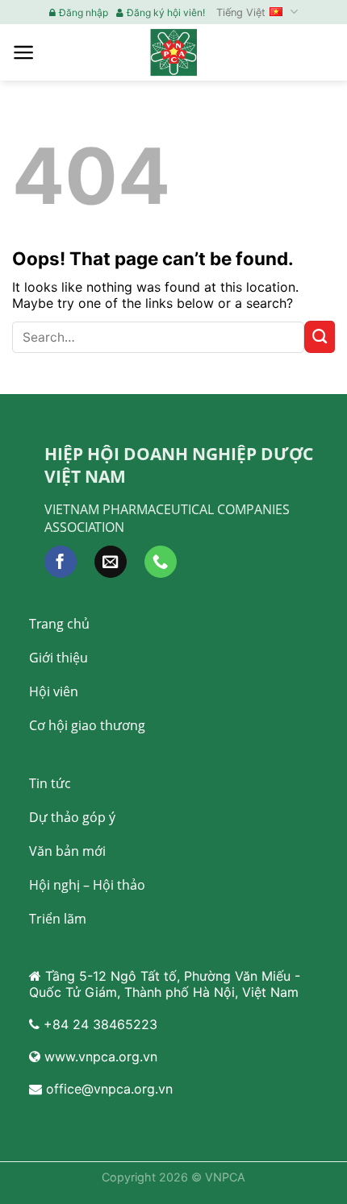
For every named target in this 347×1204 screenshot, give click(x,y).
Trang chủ (59, 624)
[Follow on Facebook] (60, 562)
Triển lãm (57, 919)
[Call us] (160, 562)
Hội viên (53, 691)
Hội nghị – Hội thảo (87, 885)
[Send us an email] (110, 562)
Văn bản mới (67, 851)
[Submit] (319, 337)
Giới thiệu (58, 657)
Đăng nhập (83, 12)
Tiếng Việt (240, 12)
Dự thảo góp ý (72, 817)
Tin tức (50, 783)
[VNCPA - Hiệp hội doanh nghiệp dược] (173, 52)
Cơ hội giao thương (87, 725)
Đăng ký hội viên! (166, 12)
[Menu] (24, 52)
